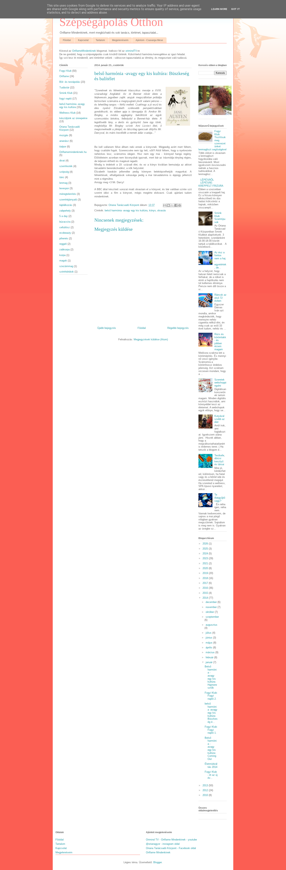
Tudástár (64, 87)
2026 (206, 543)
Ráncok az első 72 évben (220, 297)
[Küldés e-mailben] (165, 205)
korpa (62, 255)
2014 (206, 597)
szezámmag (66, 266)
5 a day (63, 216)
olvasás (161, 210)
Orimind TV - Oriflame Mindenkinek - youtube (171, 839)
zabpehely (65, 210)
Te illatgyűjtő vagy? (219, 497)
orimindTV (131, 50)
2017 (206, 583)
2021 (206, 563)
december (212, 602)
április (209, 647)
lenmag (63, 182)
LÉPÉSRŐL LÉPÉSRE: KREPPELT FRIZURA (210, 182)
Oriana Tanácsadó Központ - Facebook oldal (171, 848)
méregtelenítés (67, 193)
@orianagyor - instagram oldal (163, 843)
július (209, 632)
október (210, 611)
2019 (206, 573)
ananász (64, 140)
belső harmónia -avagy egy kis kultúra (126, 210)
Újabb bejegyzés (106, 328)
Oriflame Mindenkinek (158, 852)
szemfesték (66, 166)
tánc (61, 177)
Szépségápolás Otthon (111, 22)
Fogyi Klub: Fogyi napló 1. (211, 729)
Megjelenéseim (120, 40)
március (210, 652)
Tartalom (100, 40)
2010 (206, 795)
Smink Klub (65, 92)
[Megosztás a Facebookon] (176, 205)
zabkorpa (64, 249)
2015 (206, 592)
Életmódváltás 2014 (211, 765)
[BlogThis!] (168, 205)
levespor (64, 188)
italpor (62, 146)
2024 (206, 553)
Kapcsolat (83, 40)
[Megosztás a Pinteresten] (180, 205)
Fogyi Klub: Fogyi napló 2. (211, 695)
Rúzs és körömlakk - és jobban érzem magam (220, 342)
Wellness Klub (67, 112)
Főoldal (67, 40)
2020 (206, 568)
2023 (206, 558)
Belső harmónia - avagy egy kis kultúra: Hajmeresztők (211, 677)
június (209, 637)
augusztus (211, 624)
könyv (152, 210)
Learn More (219, 9)
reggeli (63, 243)
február (210, 657)
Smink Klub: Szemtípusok (219, 218)
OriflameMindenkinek (84, 50)
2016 (206, 587)
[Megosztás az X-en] (172, 205)
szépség (64, 171)
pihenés (63, 238)
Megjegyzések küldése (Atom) (151, 339)
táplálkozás (65, 205)
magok (63, 260)
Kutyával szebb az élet (219, 419)
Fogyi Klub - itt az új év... (211, 774)
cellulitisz (64, 227)
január (209, 662)
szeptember (212, 616)
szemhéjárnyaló (68, 199)
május (209, 642)
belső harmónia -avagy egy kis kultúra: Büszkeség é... (211, 712)
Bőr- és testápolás (69, 81)
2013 (206, 785)
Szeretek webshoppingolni (220, 382)
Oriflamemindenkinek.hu (73, 152)
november (212, 607)
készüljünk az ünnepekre (73, 118)
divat (62, 160)
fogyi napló (65, 98)
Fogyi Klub (65, 70)
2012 (206, 790)
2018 (206, 578)
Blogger (157, 862)
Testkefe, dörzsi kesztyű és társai (219, 460)
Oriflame (64, 76)
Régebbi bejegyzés (178, 328)
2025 (206, 548)
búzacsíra (64, 221)
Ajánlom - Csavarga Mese (149, 40)
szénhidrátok (66, 271)
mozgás (63, 135)
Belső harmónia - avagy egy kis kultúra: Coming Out (211, 748)
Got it (235, 9)
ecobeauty (65, 232)
